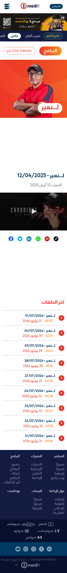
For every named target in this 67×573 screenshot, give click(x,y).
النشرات (36, 456)
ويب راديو (57, 478)
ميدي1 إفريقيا (59, 471)
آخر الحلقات (12, 482)
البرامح (50, 51)
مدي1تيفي (31, 537)
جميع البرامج (15, 466)
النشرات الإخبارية (36, 466)
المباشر (56, 6)
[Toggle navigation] (5, 6)
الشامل (43, 524)
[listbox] (33, 377)
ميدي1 (60, 464)
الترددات (37, 491)
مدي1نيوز (18, 531)
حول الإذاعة (56, 491)
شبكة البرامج (15, 475)
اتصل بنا (58, 513)
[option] (33, 318)
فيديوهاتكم (13, 524)
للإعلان (59, 508)
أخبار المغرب (63, 559)
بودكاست (14, 491)
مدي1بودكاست (45, 531)
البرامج (15, 456)
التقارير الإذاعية (37, 475)
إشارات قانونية (59, 501)
